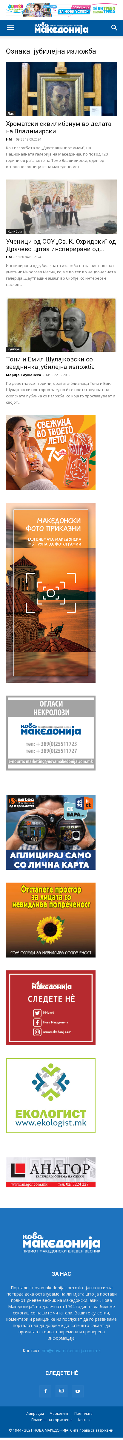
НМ (9, 139)
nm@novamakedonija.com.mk (71, 1350)
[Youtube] (78, 1391)
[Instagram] (61, 1391)
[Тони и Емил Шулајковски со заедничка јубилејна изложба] (61, 324)
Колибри (15, 231)
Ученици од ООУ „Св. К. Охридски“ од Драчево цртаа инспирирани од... (61, 245)
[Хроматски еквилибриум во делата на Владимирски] (61, 89)
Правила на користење (52, 1419)
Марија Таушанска (23, 375)
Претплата (83, 1413)
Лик (11, 113)
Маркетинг (59, 1413)
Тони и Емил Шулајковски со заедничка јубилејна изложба (50, 363)
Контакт (85, 1419)
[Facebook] (45, 1391)
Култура (14, 349)
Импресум (35, 1413)
